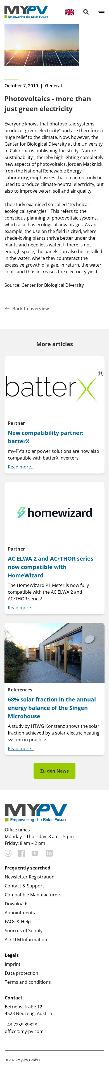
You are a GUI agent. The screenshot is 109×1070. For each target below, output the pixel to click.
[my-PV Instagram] (8, 853)
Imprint (12, 964)
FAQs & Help (18, 922)
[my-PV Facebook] (21, 853)
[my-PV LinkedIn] (49, 853)
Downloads (17, 904)
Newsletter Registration (29, 877)
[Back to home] (26, 12)
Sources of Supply (23, 930)
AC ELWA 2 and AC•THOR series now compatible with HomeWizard (50, 567)
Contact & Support (24, 886)
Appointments (20, 913)
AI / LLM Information (26, 939)
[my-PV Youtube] (35, 853)
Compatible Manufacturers (33, 895)
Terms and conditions (28, 982)
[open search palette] (86, 12)
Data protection (21, 973)
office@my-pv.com (24, 1031)
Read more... (21, 467)
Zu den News (54, 771)
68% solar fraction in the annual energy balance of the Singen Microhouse (52, 708)
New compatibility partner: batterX (46, 437)
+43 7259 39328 (21, 1025)
